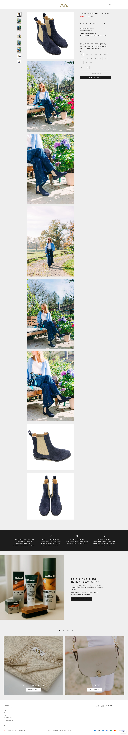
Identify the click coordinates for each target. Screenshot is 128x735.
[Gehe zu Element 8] (19, 61)
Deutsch (21, 730)
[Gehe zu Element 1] (19, 14)
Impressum (6, 705)
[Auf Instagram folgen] (4, 725)
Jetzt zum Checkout (95, 77)
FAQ (5, 712)
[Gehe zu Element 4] (19, 35)
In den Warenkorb (95, 73)
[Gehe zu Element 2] (19, 21)
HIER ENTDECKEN (33, 689)
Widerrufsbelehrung (8, 717)
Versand (5, 715)
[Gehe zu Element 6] (19, 50)
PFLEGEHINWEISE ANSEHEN (81, 599)
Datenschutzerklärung (9, 708)
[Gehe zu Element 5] (19, 43)
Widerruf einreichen (8, 720)
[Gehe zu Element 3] (19, 28)
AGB (5, 710)
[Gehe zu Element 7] (19, 56)
